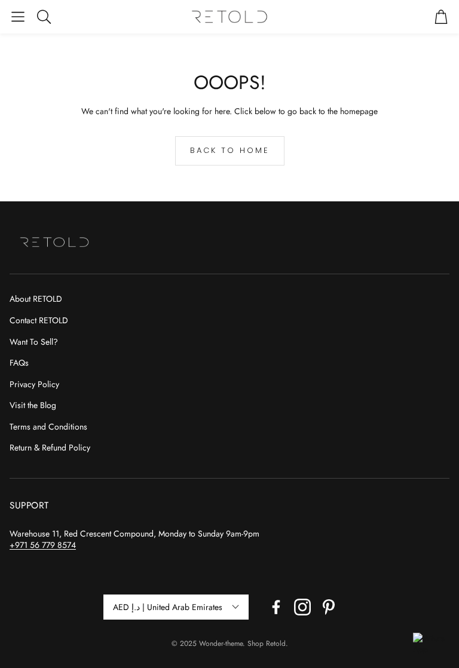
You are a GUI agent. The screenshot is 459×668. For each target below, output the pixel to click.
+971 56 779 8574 (43, 545)
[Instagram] (302, 607)
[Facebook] (276, 607)
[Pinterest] (328, 607)
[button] (18, 16)
